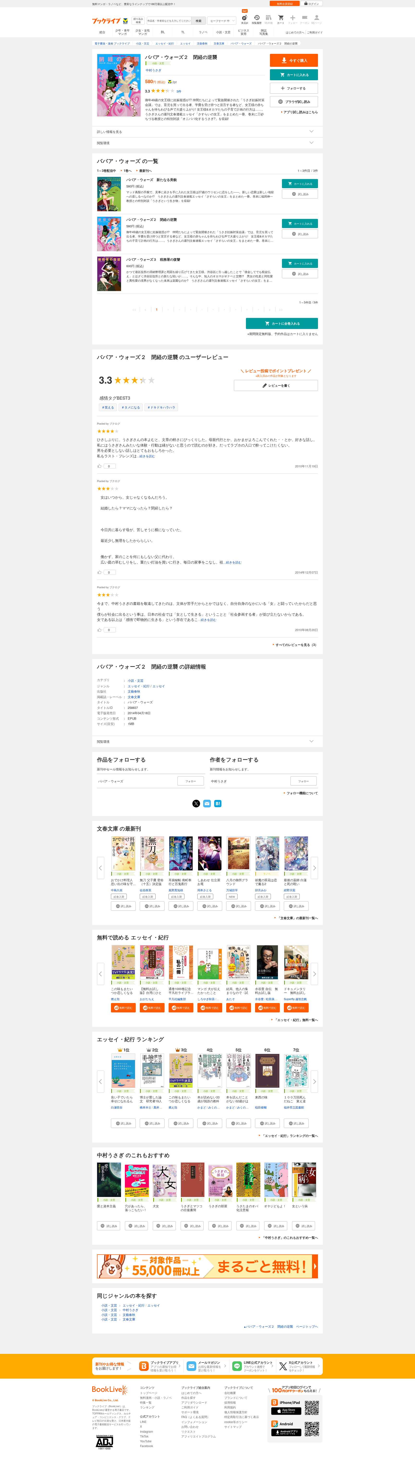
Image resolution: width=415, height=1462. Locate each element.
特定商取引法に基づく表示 (241, 1417)
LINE (143, 1421)
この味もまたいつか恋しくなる (179, 1099)
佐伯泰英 (145, 890)
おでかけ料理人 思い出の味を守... (123, 882)
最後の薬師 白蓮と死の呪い (295, 882)
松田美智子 (273, 999)
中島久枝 (116, 890)
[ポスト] (196, 803)
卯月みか (261, 890)
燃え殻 (115, 999)
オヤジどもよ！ (275, 1206)
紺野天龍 (289, 890)
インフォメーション (194, 1422)
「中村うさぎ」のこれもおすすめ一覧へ (290, 1237)
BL (163, 32)
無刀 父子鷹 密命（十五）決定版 (152, 882)
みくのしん (215, 1107)
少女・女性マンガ (142, 32)
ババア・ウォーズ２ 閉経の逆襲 (151, 219)
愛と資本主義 (106, 1206)
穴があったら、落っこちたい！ (136, 1208)
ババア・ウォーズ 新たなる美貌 (151, 179)
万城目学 (232, 890)
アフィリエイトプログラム (198, 1436)
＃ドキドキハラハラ (161, 407)
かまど (201, 1107)
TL (183, 32)
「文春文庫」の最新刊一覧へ (297, 918)
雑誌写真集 (263, 32)
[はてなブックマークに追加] (218, 807)
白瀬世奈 (116, 1107)
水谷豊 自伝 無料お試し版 (266, 990)
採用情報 (230, 1402)
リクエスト (188, 1431)
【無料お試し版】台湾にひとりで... (151, 992)
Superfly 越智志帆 (295, 999)
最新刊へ (145, 170)
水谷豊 (259, 999)
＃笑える (108, 407)
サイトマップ (233, 1427)
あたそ (230, 999)
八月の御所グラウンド (237, 882)
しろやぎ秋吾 (206, 999)
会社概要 (230, 1393)
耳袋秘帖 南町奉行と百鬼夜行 (180, 882)
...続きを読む (146, 456)
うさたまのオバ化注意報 (247, 1208)
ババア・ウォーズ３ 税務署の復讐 (153, 259)
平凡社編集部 (177, 999)
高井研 (157, 1107)
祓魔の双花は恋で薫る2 (266, 882)
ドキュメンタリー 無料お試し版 (295, 992)
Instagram (146, 1431)
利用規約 (230, 1407)
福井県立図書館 (294, 1107)
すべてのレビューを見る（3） (297, 644)
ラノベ (203, 32)
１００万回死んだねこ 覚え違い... (295, 1101)
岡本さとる (204, 890)
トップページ (148, 1393)
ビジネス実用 (243, 32)
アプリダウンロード (194, 1402)
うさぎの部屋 (217, 1206)
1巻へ (128, 170)
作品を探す (188, 1397)
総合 (102, 32)
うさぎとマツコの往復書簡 (191, 1208)
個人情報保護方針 (235, 1412)
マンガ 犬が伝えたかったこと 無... (208, 992)
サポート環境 (190, 1412)
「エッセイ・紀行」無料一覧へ (296, 1019)
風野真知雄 (176, 890)
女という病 (300, 1206)
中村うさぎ (153, 70)
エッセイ (159, 686)
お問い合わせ (190, 1427)
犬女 (156, 1206)
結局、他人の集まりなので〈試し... (237, 992)
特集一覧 (146, 1402)
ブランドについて (235, 1397)
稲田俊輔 (261, 1107)
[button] (123, 906)
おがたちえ (147, 999)
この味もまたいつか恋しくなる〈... (122, 992)
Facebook (146, 1446)
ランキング (147, 1407)
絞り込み (138, 21)
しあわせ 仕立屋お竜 (208, 882)
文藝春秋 (134, 691)
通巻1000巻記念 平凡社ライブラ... (181, 990)
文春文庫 (134, 696)
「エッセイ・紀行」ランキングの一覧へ (290, 1135)
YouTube (146, 1441)
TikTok (144, 1436)
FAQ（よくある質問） (195, 1417)
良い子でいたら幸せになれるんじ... (122, 1101)
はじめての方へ (295, 32)
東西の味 (261, 1097)
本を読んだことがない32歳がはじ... (237, 1101)
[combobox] (169, 21)
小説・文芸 (223, 32)
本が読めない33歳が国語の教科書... (208, 1101)
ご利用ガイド (315, 32)
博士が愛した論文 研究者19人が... (151, 1101)
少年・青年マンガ (122, 32)
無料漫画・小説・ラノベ (156, 1397)
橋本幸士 (145, 1107)
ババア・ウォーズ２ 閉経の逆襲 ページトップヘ (281, 1326)
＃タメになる (130, 407)
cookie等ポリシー (235, 1422)
